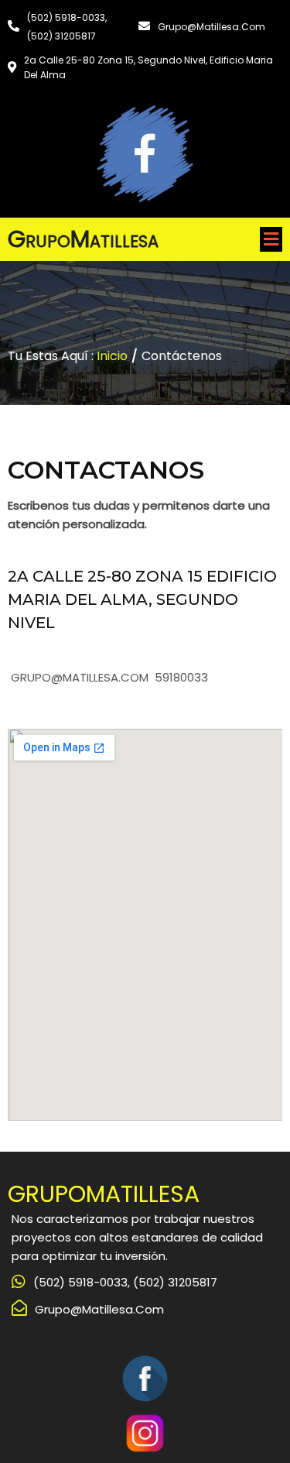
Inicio (112, 356)
